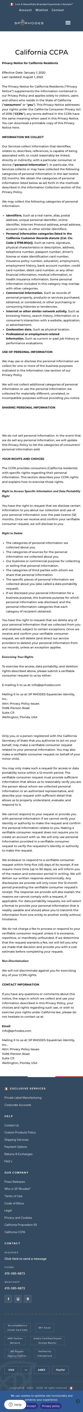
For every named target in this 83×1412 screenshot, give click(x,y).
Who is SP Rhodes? (17, 1188)
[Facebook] (8, 1299)
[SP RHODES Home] (29, 22)
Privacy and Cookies (18, 1217)
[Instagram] (18, 1299)
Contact (58, 10)
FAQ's (8, 1161)
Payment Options (15, 1146)
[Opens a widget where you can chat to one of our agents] (15, 1405)
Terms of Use (13, 1196)
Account (25, 10)
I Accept (30, 1406)
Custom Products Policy (20, 1132)
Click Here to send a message (25, 1258)
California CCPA (14, 1232)
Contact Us (11, 1125)
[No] (78, 1401)
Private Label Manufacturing (23, 1097)
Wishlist (41, 10)
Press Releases (14, 1181)
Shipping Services (16, 1139)
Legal (8, 1210)
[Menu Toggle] (68, 22)
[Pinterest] (27, 1299)
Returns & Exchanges (18, 1154)
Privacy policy (51, 1406)
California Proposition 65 (20, 1224)
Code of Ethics (14, 1203)
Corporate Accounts (17, 1105)
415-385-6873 (14, 1273)
